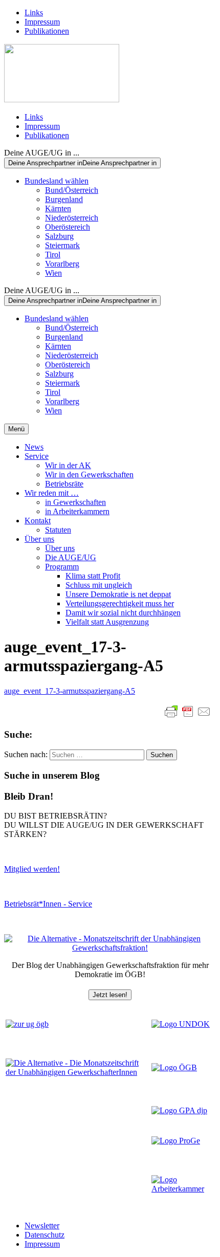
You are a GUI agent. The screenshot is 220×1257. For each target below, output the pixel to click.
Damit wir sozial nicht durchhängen (123, 612)
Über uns (39, 539)
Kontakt (38, 520)
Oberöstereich (67, 227)
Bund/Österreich (71, 190)
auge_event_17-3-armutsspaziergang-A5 (69, 691)
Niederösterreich (71, 217)
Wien (53, 273)
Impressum (42, 21)
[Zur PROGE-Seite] (175, 1140)
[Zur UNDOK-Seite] (180, 1024)
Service (37, 456)
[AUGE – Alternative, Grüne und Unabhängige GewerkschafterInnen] (61, 99)
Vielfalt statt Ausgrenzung (107, 622)
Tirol (52, 254)
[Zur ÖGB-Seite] (174, 1067)
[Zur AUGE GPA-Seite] (179, 1110)
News (34, 447)
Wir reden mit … (52, 493)
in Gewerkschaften (75, 502)
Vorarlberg (62, 263)
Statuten (58, 529)
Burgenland (64, 199)
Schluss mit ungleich (98, 585)
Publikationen (47, 31)
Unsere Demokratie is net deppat (118, 594)
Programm (62, 566)
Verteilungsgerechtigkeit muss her (119, 603)
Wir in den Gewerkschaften (89, 474)
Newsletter (42, 1225)
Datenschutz (44, 1234)
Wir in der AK (68, 465)
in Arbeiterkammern (77, 511)
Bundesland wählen (57, 181)
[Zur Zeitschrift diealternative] (77, 1072)
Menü (16, 429)
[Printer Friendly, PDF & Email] (188, 711)
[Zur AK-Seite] (182, 1188)
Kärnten (58, 208)
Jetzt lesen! (110, 995)
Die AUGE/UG (70, 557)
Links (34, 12)
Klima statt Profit (92, 575)
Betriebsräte (64, 483)
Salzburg (59, 236)
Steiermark (62, 245)
